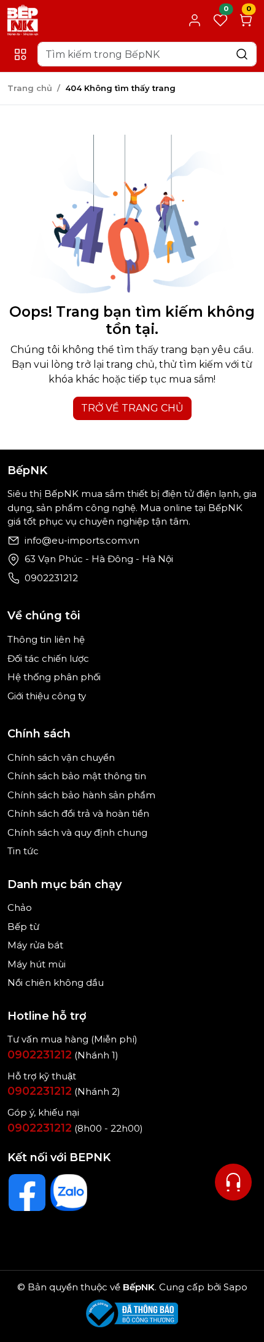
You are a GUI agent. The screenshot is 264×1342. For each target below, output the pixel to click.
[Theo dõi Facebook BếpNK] (27, 1192)
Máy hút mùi (36, 964)
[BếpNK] (22, 19)
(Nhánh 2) (63, 1091)
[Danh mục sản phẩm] (20, 54)
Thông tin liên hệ (46, 639)
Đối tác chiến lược (48, 658)
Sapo (234, 1287)
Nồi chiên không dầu (55, 982)
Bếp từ (23, 926)
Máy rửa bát (35, 945)
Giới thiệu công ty (46, 696)
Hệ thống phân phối (54, 677)
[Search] (242, 54)
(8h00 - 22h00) (75, 1128)
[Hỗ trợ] (233, 1182)
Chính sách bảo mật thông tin (76, 776)
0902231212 (51, 578)
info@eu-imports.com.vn (82, 540)
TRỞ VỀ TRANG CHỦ (132, 408)
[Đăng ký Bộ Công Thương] (132, 1313)
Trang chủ (29, 88)
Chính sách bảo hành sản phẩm (81, 795)
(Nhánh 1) (62, 1055)
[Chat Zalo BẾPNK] (68, 1192)
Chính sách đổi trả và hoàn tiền (78, 813)
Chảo (19, 907)
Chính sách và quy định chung (77, 832)
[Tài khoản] (194, 20)
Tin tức (23, 851)
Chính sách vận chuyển (61, 757)
